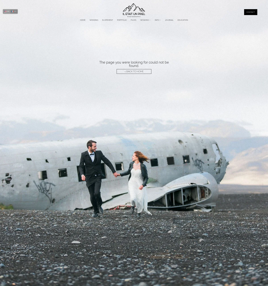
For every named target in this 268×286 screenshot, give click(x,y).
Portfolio (122, 20)
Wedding (93, 20)
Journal (169, 20)
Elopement (107, 20)
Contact (250, 12)
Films (133, 20)
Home (82, 20)
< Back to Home (134, 71)
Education (183, 20)
